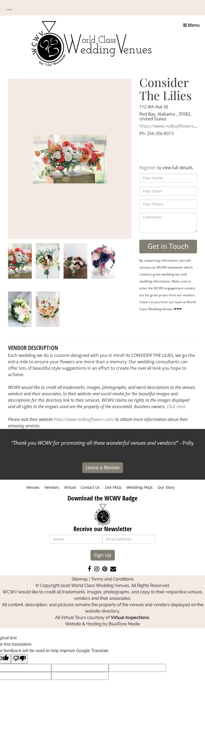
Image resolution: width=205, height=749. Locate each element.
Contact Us (90, 487)
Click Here (176, 406)
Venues (33, 487)
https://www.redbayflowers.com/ (84, 419)
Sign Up (102, 555)
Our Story (166, 487)
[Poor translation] (19, 659)
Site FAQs (113, 487)
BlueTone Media (124, 623)
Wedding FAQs (140, 487)
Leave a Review (103, 467)
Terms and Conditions (112, 579)
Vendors (52, 487)
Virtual (70, 487)
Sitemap (80, 579)
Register (147, 168)
